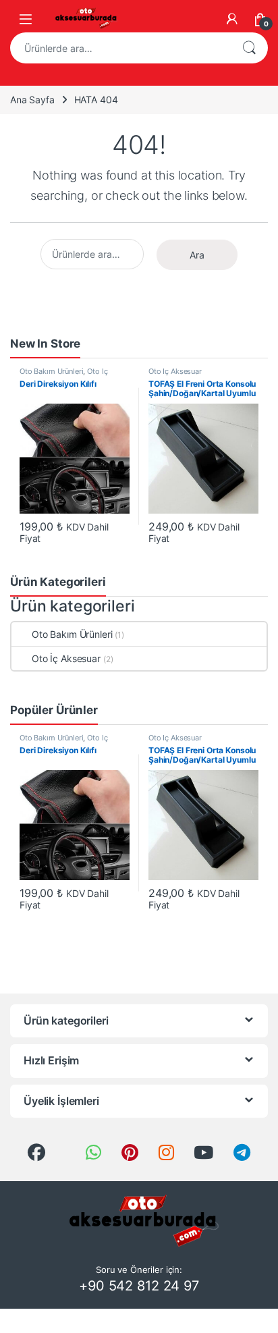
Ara (249, 47)
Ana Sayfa (32, 99)
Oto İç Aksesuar (175, 371)
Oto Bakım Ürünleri (51, 371)
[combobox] (120, 47)
